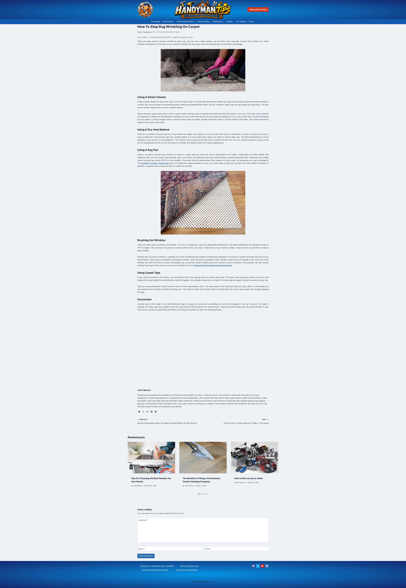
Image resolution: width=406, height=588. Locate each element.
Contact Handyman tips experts (154, 570)
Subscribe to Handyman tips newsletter (157, 566)
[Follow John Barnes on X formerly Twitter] (143, 412)
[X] (258, 566)
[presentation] (151, 457)
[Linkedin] (267, 566)
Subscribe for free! (258, 9)
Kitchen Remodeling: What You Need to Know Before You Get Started (167, 421)
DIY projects (241, 21)
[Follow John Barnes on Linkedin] (151, 412)
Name (141, 549)
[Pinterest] (262, 566)
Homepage (155, 21)
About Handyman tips (189, 566)
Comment (143, 520)
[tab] (198, 493)
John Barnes (137, 486)
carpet (191, 304)
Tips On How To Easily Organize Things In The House (246, 421)
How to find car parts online (248, 478)
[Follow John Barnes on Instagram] (147, 412)
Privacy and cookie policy (187, 570)
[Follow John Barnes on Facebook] (139, 412)
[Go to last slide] (131, 466)
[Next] (275, 466)
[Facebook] (253, 566)
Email (208, 549)
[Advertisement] (200, 349)
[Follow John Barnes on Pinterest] (155, 412)
